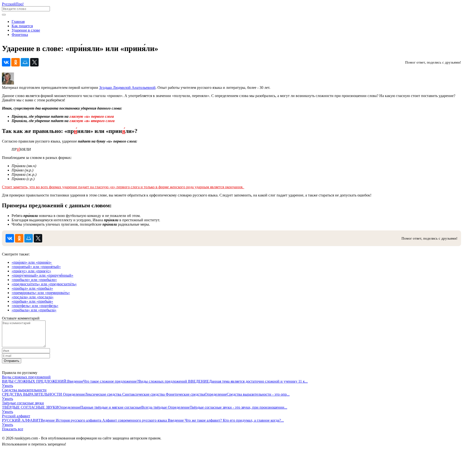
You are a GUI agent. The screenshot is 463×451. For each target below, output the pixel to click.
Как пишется (22, 26)
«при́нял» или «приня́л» (32, 262)
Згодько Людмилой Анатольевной (127, 87)
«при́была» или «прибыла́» (34, 310)
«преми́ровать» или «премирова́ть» (41, 293)
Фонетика (20, 35)
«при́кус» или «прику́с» (31, 271)
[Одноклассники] (15, 62)
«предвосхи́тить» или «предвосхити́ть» (44, 284)
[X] (34, 62)
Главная (18, 22)
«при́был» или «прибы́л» (32, 288)
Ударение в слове (26, 30)
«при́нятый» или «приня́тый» (36, 267)
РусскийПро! (13, 4)
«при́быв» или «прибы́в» (32, 301)
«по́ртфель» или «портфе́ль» (35, 306)
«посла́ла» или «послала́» (33, 297)
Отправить (11, 361)
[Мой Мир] (25, 62)
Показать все (12, 429)
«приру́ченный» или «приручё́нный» (42, 275)
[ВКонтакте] (6, 62)
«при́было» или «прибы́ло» (34, 280)
